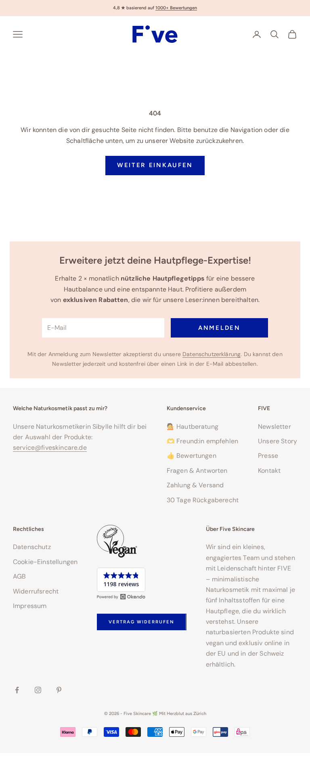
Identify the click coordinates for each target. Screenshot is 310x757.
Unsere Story (277, 441)
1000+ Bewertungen (176, 7)
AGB (19, 576)
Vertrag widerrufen (141, 622)
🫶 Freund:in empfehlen (202, 441)
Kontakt (269, 470)
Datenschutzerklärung (211, 354)
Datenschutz (32, 547)
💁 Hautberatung (192, 426)
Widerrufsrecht (36, 591)
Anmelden (219, 327)
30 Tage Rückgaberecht (203, 500)
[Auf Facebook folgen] (17, 690)
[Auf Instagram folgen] (38, 690)
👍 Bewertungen (191, 455)
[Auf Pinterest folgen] (59, 690)
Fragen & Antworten (197, 470)
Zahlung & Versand (195, 485)
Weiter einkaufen (155, 165)
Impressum (29, 606)
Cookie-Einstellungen (45, 562)
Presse (268, 455)
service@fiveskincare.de (50, 447)
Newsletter (274, 426)
